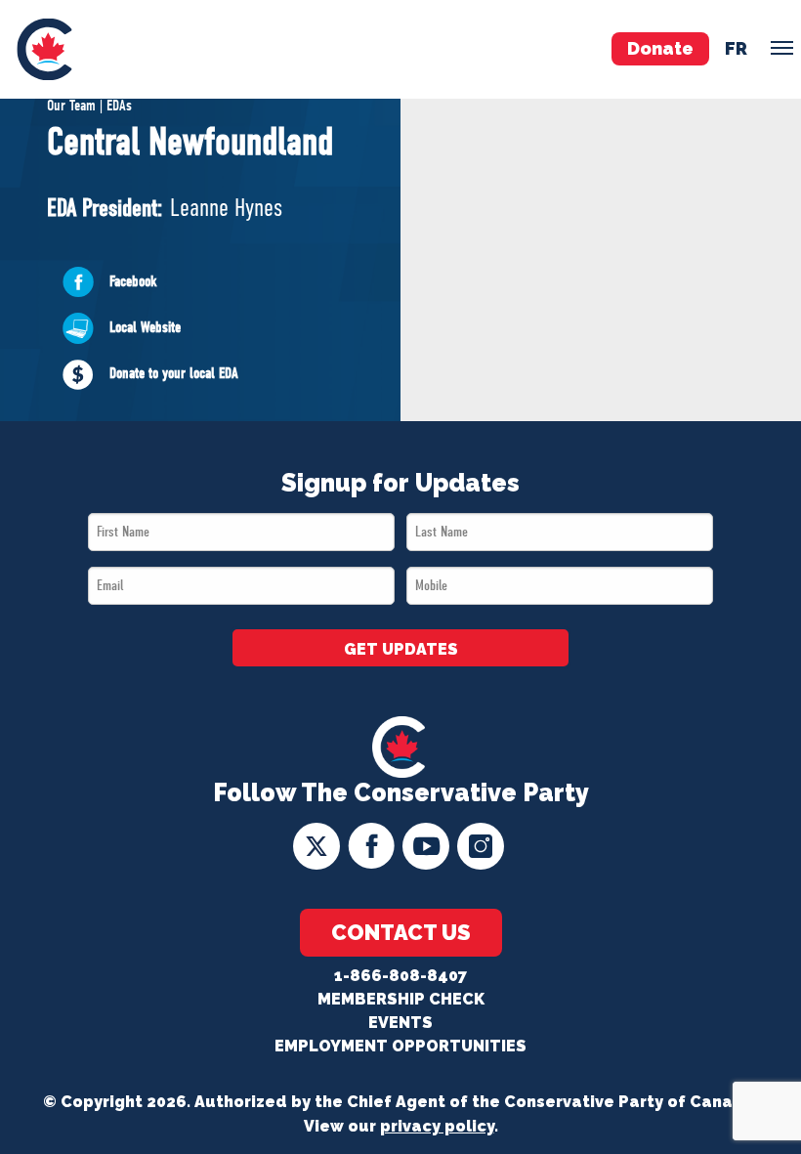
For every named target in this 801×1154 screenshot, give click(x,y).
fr (736, 48)
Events (400, 1022)
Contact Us (401, 932)
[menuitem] (44, 49)
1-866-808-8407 (400, 975)
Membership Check (401, 999)
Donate (660, 48)
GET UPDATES (401, 649)
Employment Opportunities (400, 1046)
